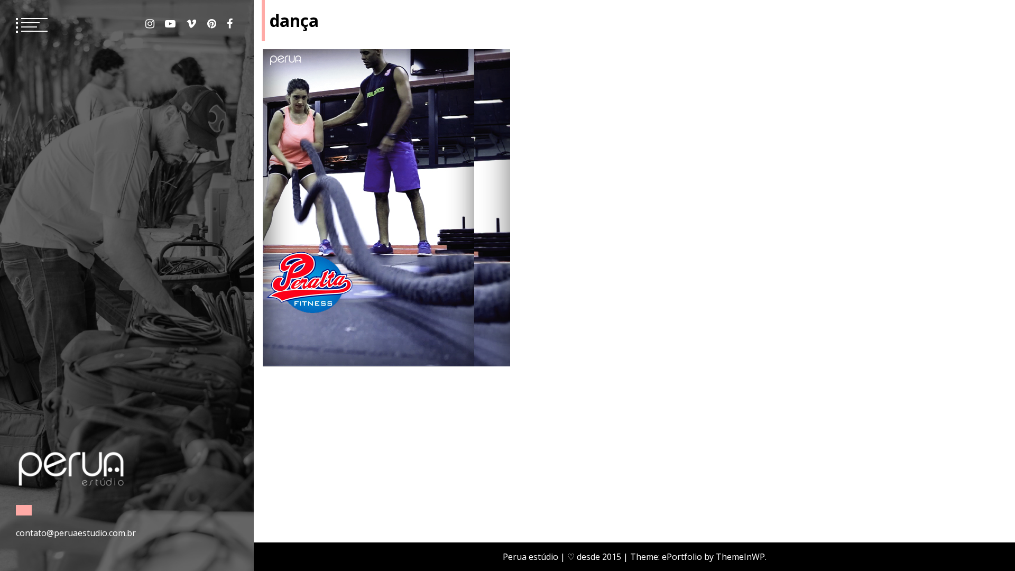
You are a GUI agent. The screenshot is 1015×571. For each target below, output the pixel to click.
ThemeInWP (740, 557)
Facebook (230, 24)
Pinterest (212, 24)
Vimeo (191, 24)
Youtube (170, 24)
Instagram (150, 24)
